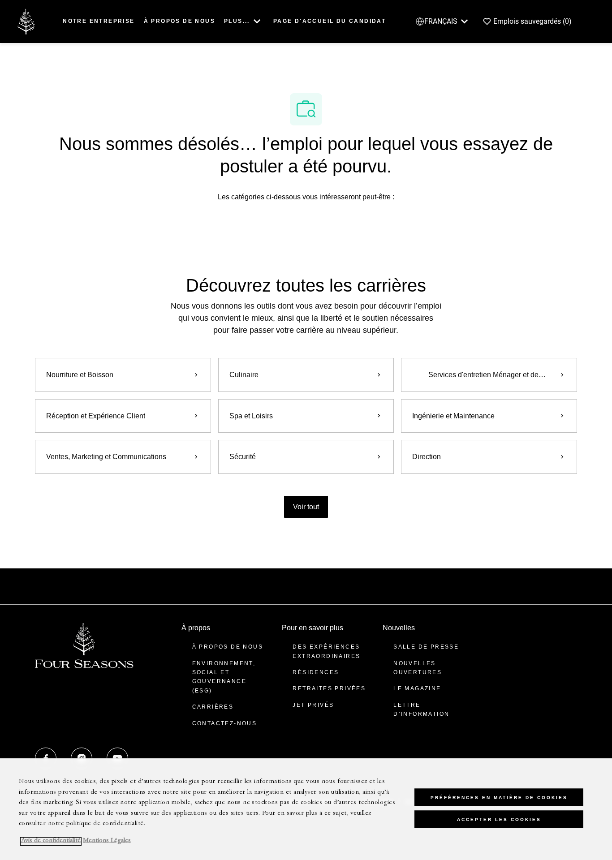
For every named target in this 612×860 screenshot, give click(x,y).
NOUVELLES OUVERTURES (417, 667)
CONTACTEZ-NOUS (224, 723)
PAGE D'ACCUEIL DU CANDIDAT (329, 21)
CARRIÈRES (213, 707)
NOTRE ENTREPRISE (98, 21)
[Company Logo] (26, 21)
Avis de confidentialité (51, 841)
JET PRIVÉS (313, 705)
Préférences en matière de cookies (499, 797)
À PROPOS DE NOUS (179, 21)
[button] (306, 506)
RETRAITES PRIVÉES (329, 688)
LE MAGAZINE (417, 688)
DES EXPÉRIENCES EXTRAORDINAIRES (326, 651)
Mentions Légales (107, 841)
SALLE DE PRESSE (426, 647)
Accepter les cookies (499, 819)
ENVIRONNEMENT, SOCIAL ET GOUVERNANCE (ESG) (224, 677)
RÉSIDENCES (316, 672)
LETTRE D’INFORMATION (421, 709)
